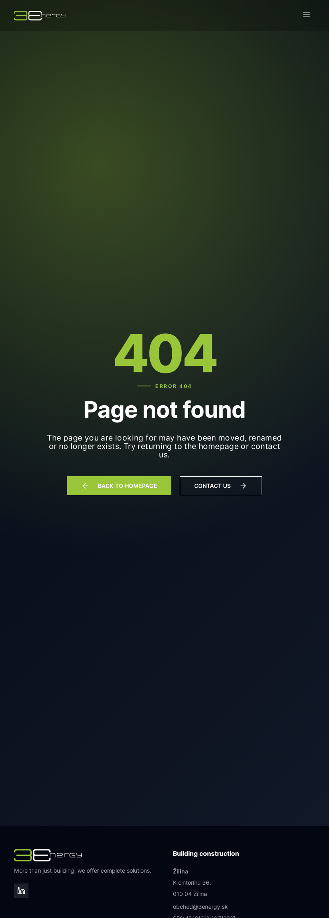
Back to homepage (127, 485)
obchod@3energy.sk (200, 906)
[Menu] (307, 15)
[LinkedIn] (21, 890)
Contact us (212, 485)
